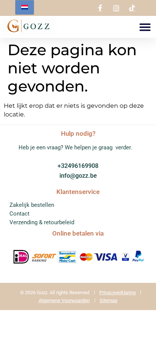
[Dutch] (25, 7)
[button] (145, 27)
